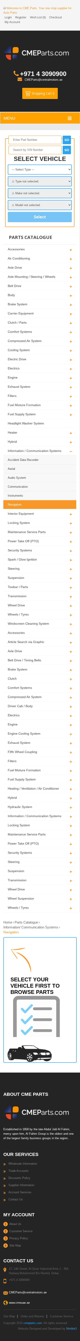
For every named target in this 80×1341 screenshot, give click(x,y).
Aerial (11, 468)
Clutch (12, 678)
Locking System (19, 523)
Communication (18, 486)
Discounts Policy (19, 1178)
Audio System (17, 477)
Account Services (19, 1192)
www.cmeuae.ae (19, 1302)
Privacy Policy (18, 1238)
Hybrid (12, 441)
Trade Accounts (18, 1170)
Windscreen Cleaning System (28, 623)
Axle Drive (15, 267)
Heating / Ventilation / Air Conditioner (33, 788)
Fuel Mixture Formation (24, 405)
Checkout (55, 17)
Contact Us (15, 1199)
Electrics (14, 368)
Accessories (16, 249)
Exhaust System (19, 386)
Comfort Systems (20, 331)
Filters (12, 396)
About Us (15, 1224)
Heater (12, 432)
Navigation (14, 504)
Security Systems (20, 550)
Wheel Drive (16, 605)
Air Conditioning (19, 258)
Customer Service (20, 1231)
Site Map (15, 1245)
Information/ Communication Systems (30, 927)
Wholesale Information (22, 1163)
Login (8, 17)
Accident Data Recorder (23, 460)
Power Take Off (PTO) (23, 541)
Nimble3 (71, 1328)
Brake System (17, 304)
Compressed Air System (25, 341)
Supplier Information (21, 1185)
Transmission (17, 596)
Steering (14, 568)
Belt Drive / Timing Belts (24, 660)
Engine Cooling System (24, 733)
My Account (12, 22)
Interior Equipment (21, 513)
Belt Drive (14, 286)
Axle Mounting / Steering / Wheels (31, 276)
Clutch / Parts (17, 322)
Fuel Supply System (22, 414)
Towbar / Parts (18, 587)
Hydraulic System (20, 807)
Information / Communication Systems (34, 451)
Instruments (15, 495)
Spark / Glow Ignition (22, 559)
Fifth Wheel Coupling (22, 752)
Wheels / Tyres (18, 614)
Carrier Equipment (21, 313)
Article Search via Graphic (26, 642)
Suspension (16, 578)
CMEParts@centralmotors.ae (43, 79)
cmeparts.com (33, 1323)
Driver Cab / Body (20, 706)
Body (11, 295)
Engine (13, 377)
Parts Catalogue (26, 922)
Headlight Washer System (26, 423)
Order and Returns (32, 1316)
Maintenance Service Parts (27, 532)
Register (20, 17)
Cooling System (19, 350)
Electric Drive (17, 359)
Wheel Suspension (21, 898)
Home (7, 922)
